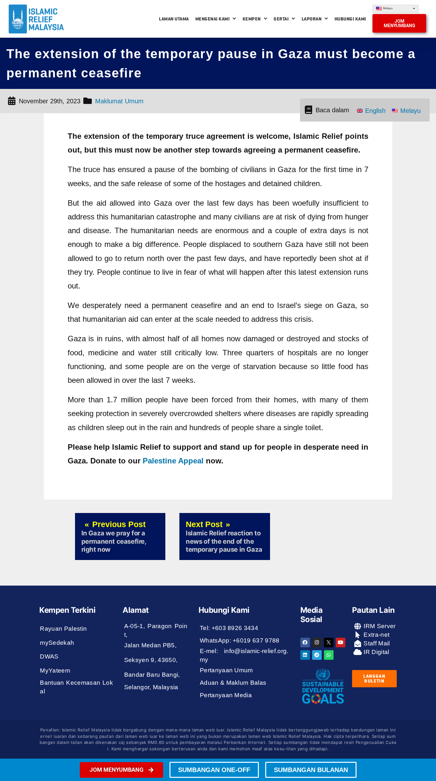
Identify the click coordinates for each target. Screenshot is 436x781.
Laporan (312, 19)
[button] (399, 23)
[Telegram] (317, 655)
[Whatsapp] (329, 655)
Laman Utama (174, 19)
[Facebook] (305, 642)
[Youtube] (340, 642)
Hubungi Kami (350, 19)
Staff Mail (376, 643)
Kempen (252, 19)
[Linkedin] (305, 655)
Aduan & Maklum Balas (233, 682)
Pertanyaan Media (226, 695)
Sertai (281, 19)
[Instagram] (317, 642)
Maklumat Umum (119, 101)
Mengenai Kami (212, 19)
